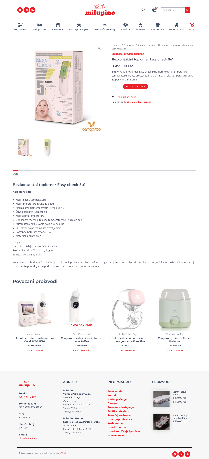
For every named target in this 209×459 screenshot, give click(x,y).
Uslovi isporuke (117, 427)
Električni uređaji (122, 54)
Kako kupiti (115, 391)
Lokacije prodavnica (120, 419)
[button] (99, 48)
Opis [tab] (15, 173)
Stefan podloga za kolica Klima (180, 416)
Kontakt (113, 395)
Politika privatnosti (119, 411)
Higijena (162, 44)
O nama (112, 403)
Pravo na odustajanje (121, 407)
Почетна (116, 44)
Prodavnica (129, 44)
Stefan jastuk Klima (179, 393)
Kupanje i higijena (146, 44)
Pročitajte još (81, 350)
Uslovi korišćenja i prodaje (124, 431)
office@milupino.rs (28, 438)
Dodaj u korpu (135, 86)
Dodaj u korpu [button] (34, 350)
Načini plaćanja (117, 399)
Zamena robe (116, 435)
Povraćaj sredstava (119, 415)
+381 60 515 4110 (28, 396)
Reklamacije (115, 423)
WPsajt (63, 453)
